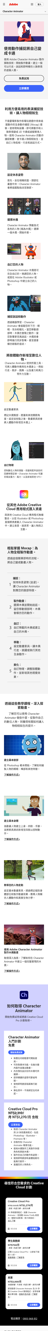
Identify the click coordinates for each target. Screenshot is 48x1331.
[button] (32, 4)
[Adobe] (13, 4)
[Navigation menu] (4, 4)
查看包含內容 (24, 1294)
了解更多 (20, 1257)
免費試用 (24, 78)
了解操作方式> (12, 774)
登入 (39, 4)
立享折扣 (15, 1124)
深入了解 (11, 1221)
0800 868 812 (30, 1318)
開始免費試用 (16, 1052)
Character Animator (13, 11)
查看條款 (11, 1257)
